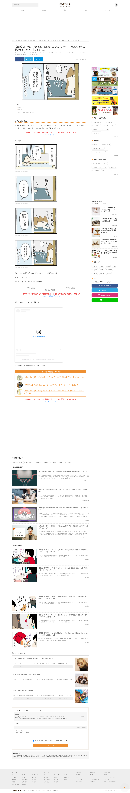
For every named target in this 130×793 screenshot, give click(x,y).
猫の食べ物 (56, 775)
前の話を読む (30, 288)
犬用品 (13, 782)
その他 (68, 462)
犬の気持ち (24, 777)
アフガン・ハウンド (99, 148)
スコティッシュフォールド (100, 163)
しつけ (102, 273)
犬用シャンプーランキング (110, 781)
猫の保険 (56, 782)
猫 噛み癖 (78, 774)
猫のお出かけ (47, 779)
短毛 (61, 462)
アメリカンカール (107, 171)
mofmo (65, 5)
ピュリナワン (107, 772)
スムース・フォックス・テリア (101, 129)
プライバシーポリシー (40, 790)
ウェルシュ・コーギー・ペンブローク (103, 122)
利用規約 (32, 790)
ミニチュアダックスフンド (110, 777)
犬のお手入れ (35, 777)
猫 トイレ (106, 774)
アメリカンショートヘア (95, 779)
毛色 (108, 266)
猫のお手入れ (67, 777)
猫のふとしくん (22, 107)
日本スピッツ (106, 144)
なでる (95, 270)
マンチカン (106, 779)
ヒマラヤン (96, 171)
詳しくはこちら (50, 134)
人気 (22, 10)
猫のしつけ (46, 775)
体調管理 (109, 270)
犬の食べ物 (24, 775)
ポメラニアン (97, 133)
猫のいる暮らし (29, 462)
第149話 (20, 109)
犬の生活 (34, 779)
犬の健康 (14, 777)
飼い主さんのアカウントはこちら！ (26, 112)
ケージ (95, 266)
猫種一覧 (116, 174)
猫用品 (65, 779)
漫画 (86, 10)
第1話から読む (50, 290)
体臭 (110, 273)
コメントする (50, 745)
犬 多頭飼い (78, 772)
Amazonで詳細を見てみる (50, 296)
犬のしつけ (14, 775)
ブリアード (96, 144)
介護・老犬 (24, 782)
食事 (102, 266)
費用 (115, 266)
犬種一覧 (116, 137)
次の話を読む (70, 288)
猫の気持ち (56, 777)
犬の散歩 (14, 779)
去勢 (102, 270)
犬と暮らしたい (35, 775)
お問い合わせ (26, 790)
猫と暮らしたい (67, 775)
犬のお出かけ (25, 779)
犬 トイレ (92, 774)
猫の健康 (46, 777)
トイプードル (79, 779)
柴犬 (77, 777)
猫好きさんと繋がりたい (43, 462)
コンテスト (107, 10)
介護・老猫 (46, 782)
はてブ (39, 59)
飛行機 (95, 273)
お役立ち (44, 10)
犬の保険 (34, 782)
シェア (20, 59)
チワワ (91, 777)
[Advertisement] (65, 25)
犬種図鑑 (116, 155)
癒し (65, 10)
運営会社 (49, 790)
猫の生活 (56, 779)
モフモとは (55, 790)
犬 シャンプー (79, 781)
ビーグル (96, 126)
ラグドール (113, 167)
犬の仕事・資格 (15, 784)
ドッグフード (93, 781)
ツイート (29, 59)
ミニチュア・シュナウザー (108, 126)
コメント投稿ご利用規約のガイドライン (45, 741)
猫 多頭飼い (92, 772)
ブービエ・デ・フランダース (101, 152)
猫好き (54, 462)
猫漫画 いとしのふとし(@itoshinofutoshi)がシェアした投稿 (38, 359)
